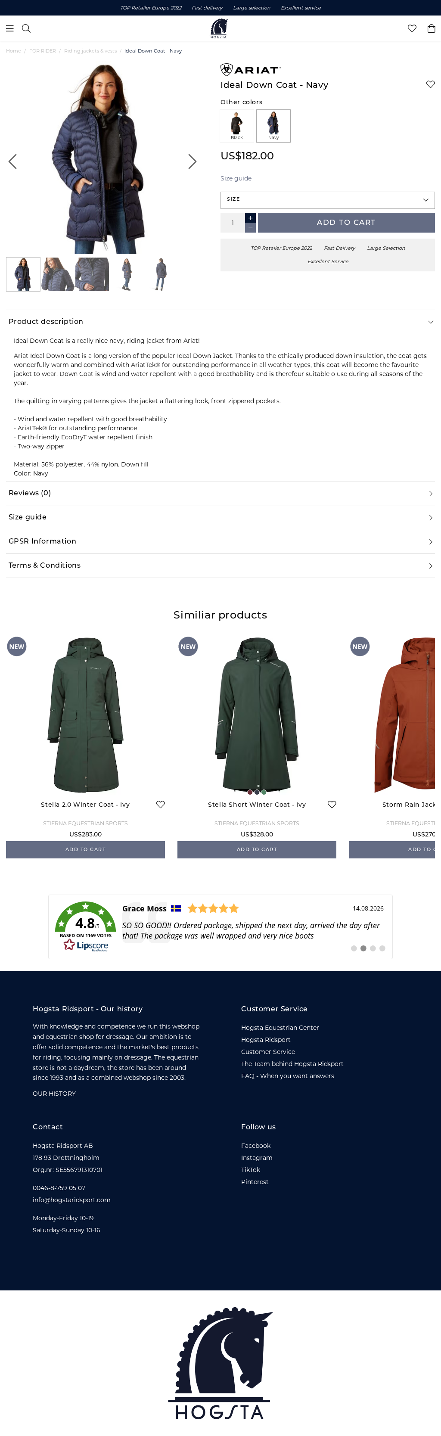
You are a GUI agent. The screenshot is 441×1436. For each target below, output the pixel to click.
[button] (327, 200)
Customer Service (268, 1052)
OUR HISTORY (54, 1093)
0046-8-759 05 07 (59, 1188)
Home (13, 51)
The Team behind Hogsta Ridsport (292, 1064)
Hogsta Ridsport (266, 1040)
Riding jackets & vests (90, 51)
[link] (220, 926)
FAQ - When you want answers (287, 1076)
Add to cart (346, 223)
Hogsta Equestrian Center (280, 1028)
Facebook (255, 1146)
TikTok (250, 1170)
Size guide (236, 178)
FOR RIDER (42, 51)
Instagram (257, 1158)
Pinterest (255, 1182)
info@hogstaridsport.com (72, 1200)
